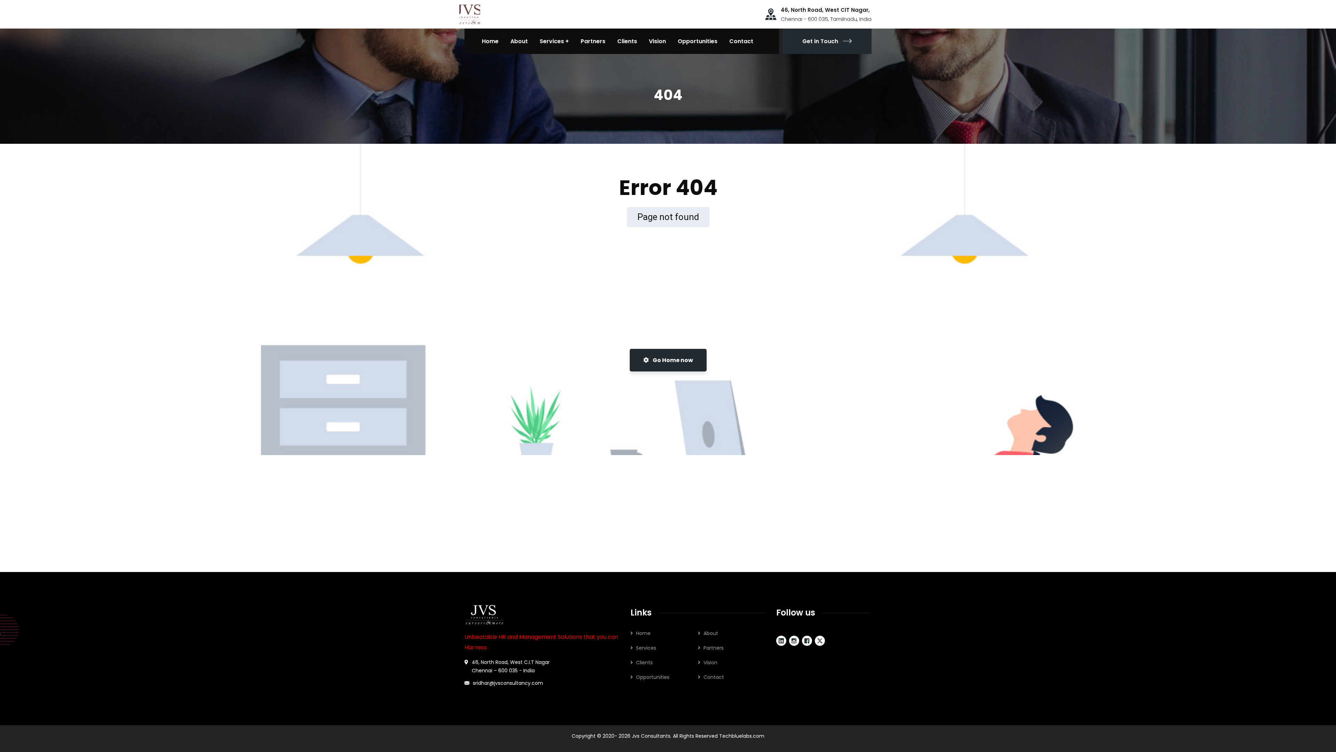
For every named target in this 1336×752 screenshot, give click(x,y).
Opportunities (652, 677)
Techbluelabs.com (741, 736)
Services (646, 647)
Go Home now (672, 360)
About (710, 633)
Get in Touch (820, 41)
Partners (713, 647)
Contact (713, 677)
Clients (644, 662)
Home (643, 633)
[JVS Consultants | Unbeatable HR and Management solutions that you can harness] (469, 13)
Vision (710, 662)
